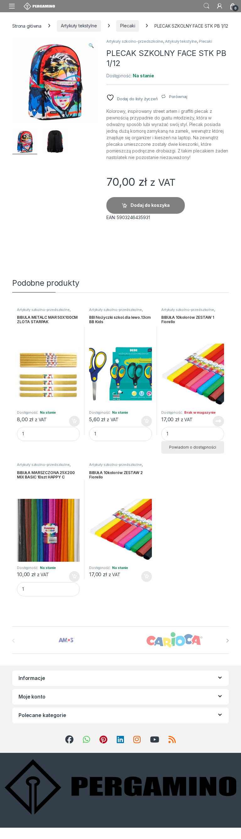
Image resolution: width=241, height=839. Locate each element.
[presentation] (227, 640)
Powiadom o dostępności (192, 447)
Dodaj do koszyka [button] (71, 421)
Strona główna (26, 25)
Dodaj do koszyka (150, 205)
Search (206, 6)
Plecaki (127, 25)
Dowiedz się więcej (215, 421)
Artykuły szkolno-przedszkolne (134, 41)
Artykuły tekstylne (79, 25)
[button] (91, 45)
